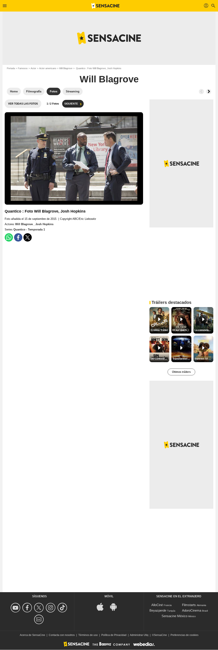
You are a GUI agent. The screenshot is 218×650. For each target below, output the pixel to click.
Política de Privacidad (113, 635)
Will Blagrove (65, 68)
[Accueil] (105, 6)
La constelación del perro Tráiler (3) (204, 330)
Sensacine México (174, 616)
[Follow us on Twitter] (39, 607)
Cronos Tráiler (159, 330)
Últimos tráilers (181, 371)
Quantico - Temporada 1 (29, 229)
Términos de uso (88, 635)
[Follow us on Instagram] (51, 607)
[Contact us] (39, 619)
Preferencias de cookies (184, 635)
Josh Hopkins (44, 224)
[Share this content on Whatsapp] (9, 237)
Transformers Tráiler (181, 358)
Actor (33, 68)
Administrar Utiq (139, 635)
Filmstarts (189, 605)
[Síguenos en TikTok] (62, 607)
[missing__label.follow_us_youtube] (16, 607)
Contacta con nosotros (62, 635)
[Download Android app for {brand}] (115, 606)
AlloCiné (157, 605)
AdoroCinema (191, 610)
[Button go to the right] (208, 91)
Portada (11, 68)
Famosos (23, 68)
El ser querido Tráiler (181, 330)
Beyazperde (157, 610)
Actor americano (47, 68)
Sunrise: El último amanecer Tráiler (204, 358)
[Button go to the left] (201, 91)
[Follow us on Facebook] (27, 607)
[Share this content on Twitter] (27, 237)
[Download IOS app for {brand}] (102, 606)
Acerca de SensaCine (32, 635)
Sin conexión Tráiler (160, 358)
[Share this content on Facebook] (18, 237)
